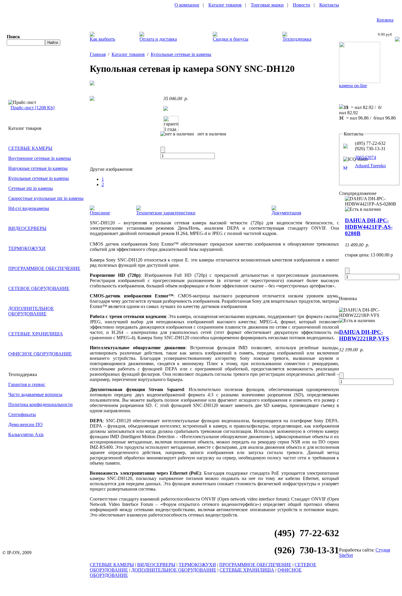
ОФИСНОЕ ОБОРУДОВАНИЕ (40, 353)
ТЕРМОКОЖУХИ (27, 248)
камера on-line (353, 85)
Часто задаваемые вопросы (35, 394)
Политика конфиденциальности (40, 404)
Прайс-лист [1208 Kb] (32, 107)
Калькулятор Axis (26, 434)
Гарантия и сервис (26, 384)
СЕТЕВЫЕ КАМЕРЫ (30, 148)
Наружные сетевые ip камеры (38, 168)
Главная (98, 54)
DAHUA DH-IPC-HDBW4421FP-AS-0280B (369, 226)
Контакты (329, 4)
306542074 (365, 157)
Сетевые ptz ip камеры (30, 188)
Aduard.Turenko (370, 165)
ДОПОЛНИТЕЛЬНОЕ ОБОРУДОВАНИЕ (31, 311)
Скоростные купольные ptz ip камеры (46, 198)
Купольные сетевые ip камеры (38, 178)
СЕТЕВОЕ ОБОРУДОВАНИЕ (38, 288)
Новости (301, 4)
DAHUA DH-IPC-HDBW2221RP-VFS (364, 335)
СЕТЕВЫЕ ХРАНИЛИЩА (35, 333)
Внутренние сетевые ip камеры (39, 158)
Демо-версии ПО (25, 424)
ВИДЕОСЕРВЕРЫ (27, 228)
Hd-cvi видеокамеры (28, 208)
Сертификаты (22, 414)
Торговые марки (267, 4)
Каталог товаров (225, 4)
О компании (187, 4)
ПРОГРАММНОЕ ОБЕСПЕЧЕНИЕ (44, 268)
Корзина (385, 19)
